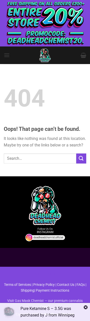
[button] (7, 55)
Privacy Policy (44, 285)
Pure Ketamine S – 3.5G (41, 308)
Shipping (27, 290)
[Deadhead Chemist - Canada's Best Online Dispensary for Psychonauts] (45, 55)
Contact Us (66, 285)
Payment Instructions (52, 290)
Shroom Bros (45, 274)
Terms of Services (17, 285)
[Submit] (81, 158)
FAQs (80, 285)
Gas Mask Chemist (29, 301)
